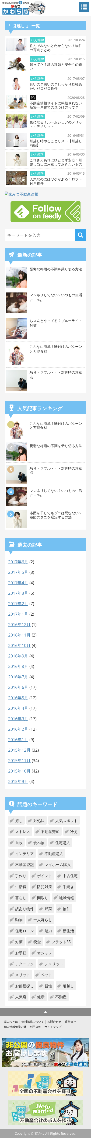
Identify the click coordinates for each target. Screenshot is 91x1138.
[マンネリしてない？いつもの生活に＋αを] (17, 504)
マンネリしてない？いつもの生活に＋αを (56, 297)
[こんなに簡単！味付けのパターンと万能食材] (17, 437)
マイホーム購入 (58, 864)
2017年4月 (18, 582)
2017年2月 (18, 603)
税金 (37, 941)
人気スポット (66, 820)
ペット (46, 974)
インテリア (24, 853)
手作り (20, 875)
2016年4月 (18, 708)
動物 (19, 919)
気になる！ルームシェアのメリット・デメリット (56, 124)
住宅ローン (24, 930)
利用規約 (35, 1027)
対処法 (39, 820)
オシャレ (44, 953)
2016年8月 (18, 666)
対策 (19, 941)
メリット (22, 974)
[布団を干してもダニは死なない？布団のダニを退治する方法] (17, 526)
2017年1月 (18, 614)
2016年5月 (18, 697)
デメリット (54, 963)
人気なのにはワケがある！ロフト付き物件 (56, 181)
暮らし (20, 897)
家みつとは (11, 1022)
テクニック (24, 963)
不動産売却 (50, 831)
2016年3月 (18, 718)
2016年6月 (18, 687)
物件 (66, 908)
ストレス (22, 831)
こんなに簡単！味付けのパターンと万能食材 (56, 349)
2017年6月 (18, 561)
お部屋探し (24, 986)
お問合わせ (54, 1022)
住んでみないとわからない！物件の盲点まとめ (56, 47)
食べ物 (39, 842)
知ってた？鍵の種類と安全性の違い (56, 66)
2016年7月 (18, 677)
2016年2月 (18, 729)
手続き (68, 886)
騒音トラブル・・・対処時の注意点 (56, 374)
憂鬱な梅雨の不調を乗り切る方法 (56, 269)
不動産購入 (54, 853)
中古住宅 (70, 875)
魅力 (48, 930)
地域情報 (66, 897)
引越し (68, 986)
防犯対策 (44, 886)
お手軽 (20, 953)
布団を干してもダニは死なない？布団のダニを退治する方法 (56, 515)
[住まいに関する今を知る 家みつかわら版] (24, 8)
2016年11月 (19, 635)
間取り (42, 897)
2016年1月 (18, 739)
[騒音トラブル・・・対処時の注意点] (17, 482)
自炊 (19, 842)
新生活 (68, 930)
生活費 (20, 886)
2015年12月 (19, 750)
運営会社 (70, 1022)
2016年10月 (19, 645)
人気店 (20, 996)
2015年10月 (19, 771)
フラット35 (61, 941)
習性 (48, 986)
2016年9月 (18, 656)
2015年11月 (19, 760)
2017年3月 (18, 593)
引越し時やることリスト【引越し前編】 (56, 143)
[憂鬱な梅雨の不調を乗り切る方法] (17, 459)
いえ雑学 (37, 40)
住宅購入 (62, 842)
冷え (74, 831)
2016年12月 (19, 624)
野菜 (48, 908)
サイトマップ (53, 1027)
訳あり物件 (24, 908)
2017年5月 (18, 572)
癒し (19, 820)
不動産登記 (24, 864)
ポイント (44, 875)
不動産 (60, 996)
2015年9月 (18, 781)
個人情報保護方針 (15, 1027)
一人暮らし (42, 919)
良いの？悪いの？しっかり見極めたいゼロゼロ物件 (56, 86)
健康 (41, 996)
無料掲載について (32, 1022)
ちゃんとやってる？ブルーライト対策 (56, 323)
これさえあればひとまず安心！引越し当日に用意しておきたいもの (56, 162)
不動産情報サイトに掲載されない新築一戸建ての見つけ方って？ (56, 105)
